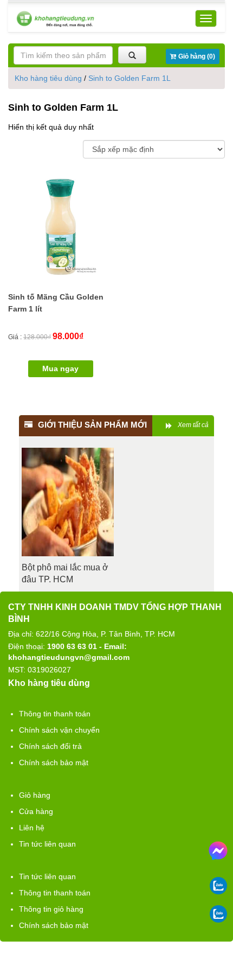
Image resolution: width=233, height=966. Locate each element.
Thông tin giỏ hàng (51, 909)
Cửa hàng (36, 811)
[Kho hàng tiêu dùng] (55, 18)
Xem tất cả (193, 425)
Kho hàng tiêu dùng (48, 78)
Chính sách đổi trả (50, 746)
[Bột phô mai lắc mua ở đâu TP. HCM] (68, 502)
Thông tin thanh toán (54, 713)
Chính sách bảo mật (53, 762)
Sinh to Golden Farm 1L (129, 78)
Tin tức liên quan (47, 844)
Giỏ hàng (34, 795)
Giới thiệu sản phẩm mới (92, 424)
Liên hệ (31, 827)
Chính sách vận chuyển (59, 730)
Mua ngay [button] (60, 368)
